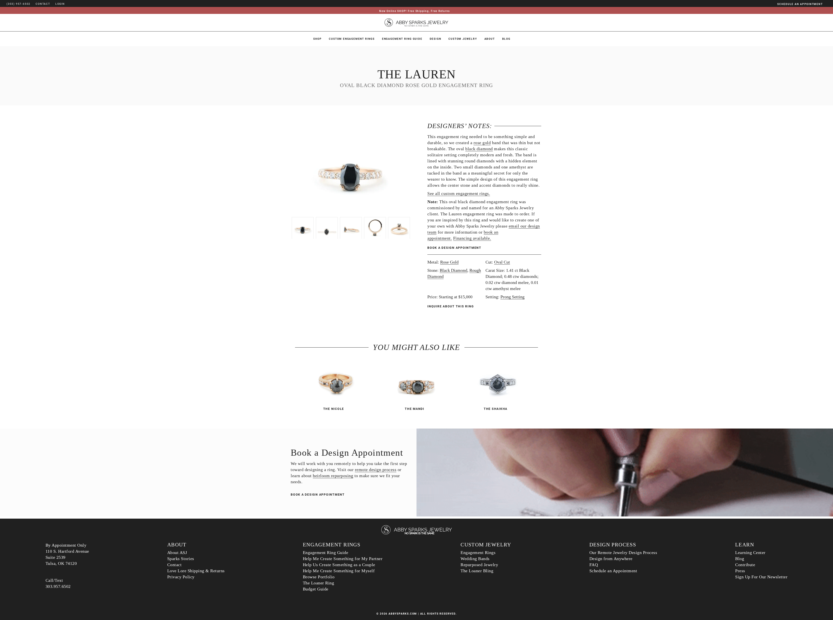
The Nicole (333, 409)
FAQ (593, 564)
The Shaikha (495, 409)
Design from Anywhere (611, 558)
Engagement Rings (478, 552)
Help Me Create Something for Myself (339, 570)
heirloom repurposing (333, 475)
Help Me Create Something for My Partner (343, 558)
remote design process (376, 469)
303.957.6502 (58, 586)
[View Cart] (71, 3)
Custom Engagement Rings (351, 38)
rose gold (482, 142)
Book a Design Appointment (454, 247)
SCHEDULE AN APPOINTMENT (800, 4)
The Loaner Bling (477, 570)
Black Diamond (453, 270)
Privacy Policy (181, 576)
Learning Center (750, 552)
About (489, 38)
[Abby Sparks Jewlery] (416, 534)
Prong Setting (512, 296)
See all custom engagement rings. (458, 193)
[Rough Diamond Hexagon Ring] (497, 381)
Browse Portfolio (319, 576)
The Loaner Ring (318, 582)
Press (740, 570)
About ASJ (177, 552)
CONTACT (43, 3)
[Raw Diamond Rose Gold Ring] (416, 381)
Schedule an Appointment (613, 570)
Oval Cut (502, 262)
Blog (506, 38)
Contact (174, 564)
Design (435, 38)
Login (60, 3)
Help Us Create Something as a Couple (339, 564)
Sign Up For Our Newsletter (761, 576)
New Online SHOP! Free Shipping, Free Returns (414, 11)
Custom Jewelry (462, 38)
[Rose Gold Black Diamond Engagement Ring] (335, 381)
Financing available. (472, 238)
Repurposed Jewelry (479, 564)
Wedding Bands (475, 558)
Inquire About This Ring (451, 306)
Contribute (745, 564)
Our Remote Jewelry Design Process (623, 552)
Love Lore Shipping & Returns (196, 570)
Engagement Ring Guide (402, 38)
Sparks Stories (180, 558)
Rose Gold (449, 262)
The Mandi (414, 409)
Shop (317, 38)
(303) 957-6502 (18, 3)
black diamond (479, 148)
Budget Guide (315, 589)
